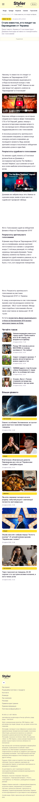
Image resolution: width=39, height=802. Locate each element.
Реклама (5, 701)
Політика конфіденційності (11, 709)
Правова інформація (9, 706)
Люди (4, 10)
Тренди (11, 10)
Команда (5, 695)
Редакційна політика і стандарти (13, 690)
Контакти (5, 692)
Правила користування (10, 703)
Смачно (25, 10)
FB (3, 682)
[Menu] (3, 4)
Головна (4, 14)
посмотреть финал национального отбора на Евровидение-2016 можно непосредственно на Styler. (19, 320)
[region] (19, 57)
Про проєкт (6, 687)
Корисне (18, 10)
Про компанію (7, 698)
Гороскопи (33, 10)
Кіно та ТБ (10, 14)
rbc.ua (34, 4)
